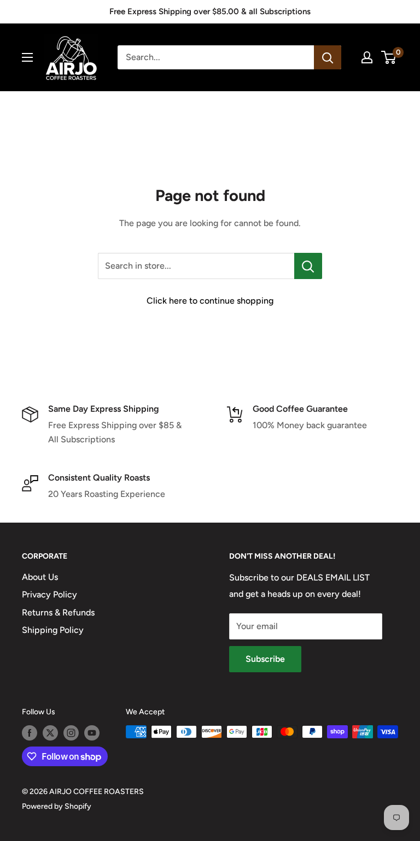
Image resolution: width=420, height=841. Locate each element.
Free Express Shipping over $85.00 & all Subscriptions (210, 11)
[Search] (327, 57)
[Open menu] (27, 57)
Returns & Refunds (58, 612)
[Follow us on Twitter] (50, 733)
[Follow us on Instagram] (71, 733)
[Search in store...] (308, 266)
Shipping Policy (53, 630)
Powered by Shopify (56, 806)
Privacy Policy (49, 594)
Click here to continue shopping (210, 300)
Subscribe (265, 659)
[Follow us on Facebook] (29, 733)
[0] (389, 57)
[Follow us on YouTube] (92, 733)
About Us (40, 577)
